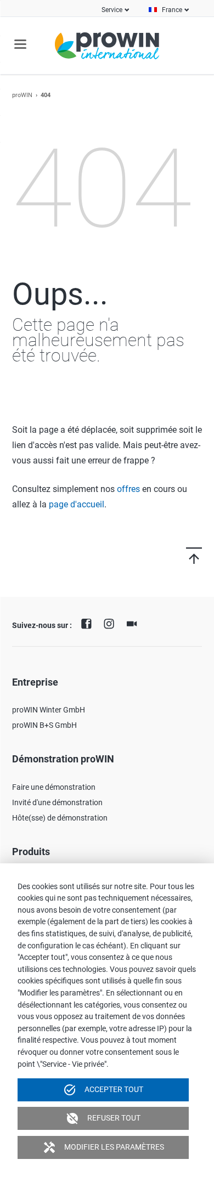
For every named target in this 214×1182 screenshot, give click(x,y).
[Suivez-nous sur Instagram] (112, 622)
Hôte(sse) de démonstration (60, 817)
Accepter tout (103, 1089)
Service (112, 10)
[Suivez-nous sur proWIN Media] (134, 622)
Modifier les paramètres (103, 1147)
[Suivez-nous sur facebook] (89, 622)
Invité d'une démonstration (57, 802)
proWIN (22, 95)
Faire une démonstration (53, 787)
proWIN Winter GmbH (48, 709)
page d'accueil (76, 504)
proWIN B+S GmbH (44, 725)
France (172, 10)
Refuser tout (103, 1118)
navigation (20, 44)
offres (128, 489)
